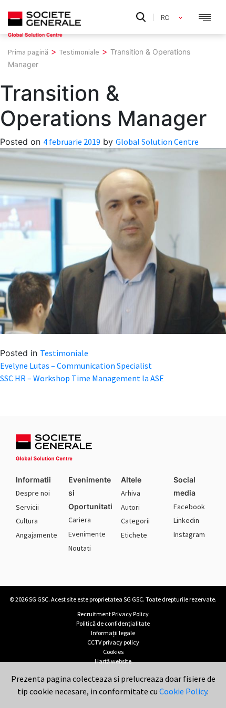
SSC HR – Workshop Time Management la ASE (82, 378)
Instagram (189, 534)
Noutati (79, 548)
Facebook (189, 506)
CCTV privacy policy (113, 642)
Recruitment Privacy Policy (113, 614)
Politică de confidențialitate (113, 623)
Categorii (135, 520)
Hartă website (113, 661)
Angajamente (36, 535)
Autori (130, 507)
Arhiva (130, 493)
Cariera (79, 519)
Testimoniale (64, 353)
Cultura (27, 520)
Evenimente (87, 534)
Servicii (27, 507)
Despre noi (33, 493)
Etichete (134, 535)
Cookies (113, 652)
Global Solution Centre (157, 141)
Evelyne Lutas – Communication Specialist (76, 365)
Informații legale (113, 633)
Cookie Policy (183, 691)
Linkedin (186, 520)
